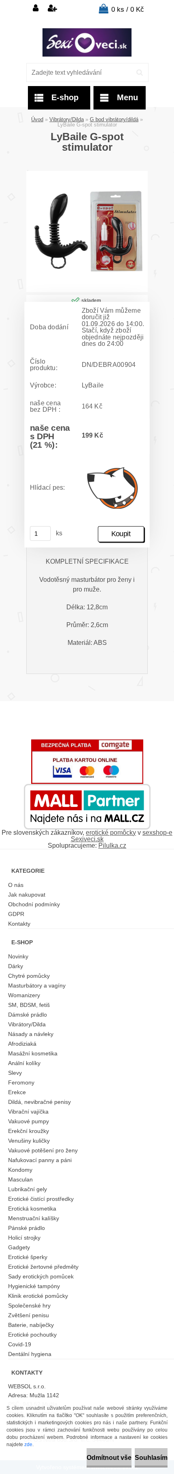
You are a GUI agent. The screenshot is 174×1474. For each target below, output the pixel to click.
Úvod (37, 119)
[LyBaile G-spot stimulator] (87, 174)
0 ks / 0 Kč (127, 9)
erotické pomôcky (111, 832)
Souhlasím (151, 1457)
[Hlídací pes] (113, 487)
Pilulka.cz (112, 845)
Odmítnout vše (109, 1457)
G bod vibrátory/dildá (114, 119)
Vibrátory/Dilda (66, 119)
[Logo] (87, 42)
